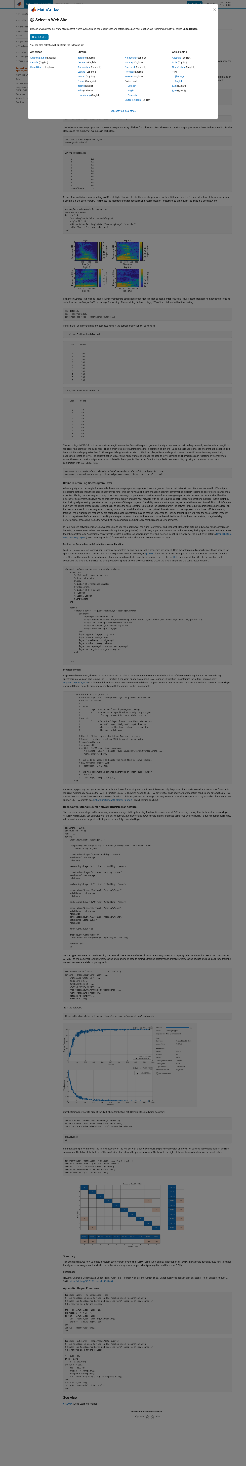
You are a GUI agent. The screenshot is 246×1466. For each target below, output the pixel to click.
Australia (176, 57)
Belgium (81, 57)
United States (37, 67)
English (131, 90)
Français (132, 95)
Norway (129, 62)
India (174, 62)
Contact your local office (123, 111)
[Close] (214, 9)
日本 (174, 85)
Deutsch (132, 85)
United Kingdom (133, 100)
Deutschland (84, 67)
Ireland (81, 85)
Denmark (82, 62)
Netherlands (131, 57)
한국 (174, 90)
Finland (81, 76)
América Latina (38, 57)
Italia (80, 90)
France (81, 81)
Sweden (129, 76)
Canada (34, 62)
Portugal (129, 71)
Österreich (130, 67)
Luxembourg (84, 95)
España (81, 71)
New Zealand (179, 67)
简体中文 (179, 76)
